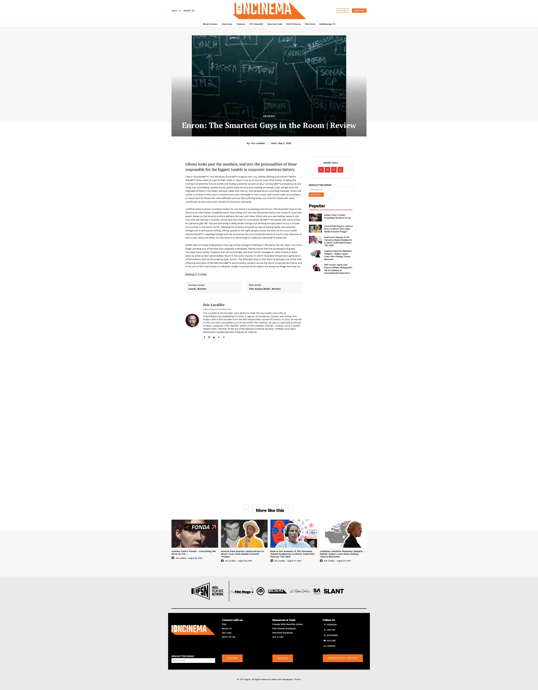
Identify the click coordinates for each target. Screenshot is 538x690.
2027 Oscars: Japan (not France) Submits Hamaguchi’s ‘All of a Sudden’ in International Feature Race (338, 268)
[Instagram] (209, 337)
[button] (189, 10)
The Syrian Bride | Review (265, 288)
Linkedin (331, 646)
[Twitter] (224, 337)
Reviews (269, 116)
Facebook (332, 624)
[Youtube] (325, 641)
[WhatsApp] (340, 169)
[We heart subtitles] (269, 10)
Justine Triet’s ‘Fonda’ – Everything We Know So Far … (337, 218)
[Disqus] (243, 383)
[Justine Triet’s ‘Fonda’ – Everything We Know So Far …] (315, 217)
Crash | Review (197, 288)
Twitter (331, 630)
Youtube (331, 640)
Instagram (332, 635)
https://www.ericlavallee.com (217, 309)
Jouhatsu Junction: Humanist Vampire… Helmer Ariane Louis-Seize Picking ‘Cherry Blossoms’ (338, 255)
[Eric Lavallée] (192, 320)
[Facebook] (204, 337)
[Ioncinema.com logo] (193, 630)
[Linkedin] (214, 337)
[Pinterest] (219, 337)
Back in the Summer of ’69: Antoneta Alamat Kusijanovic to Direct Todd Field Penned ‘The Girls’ (338, 241)
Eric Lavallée (258, 143)
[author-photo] (173, 557)
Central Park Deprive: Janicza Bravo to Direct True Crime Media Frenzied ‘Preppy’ (338, 229)
